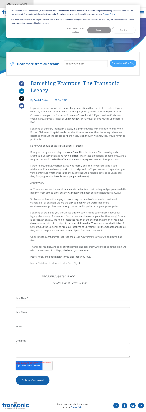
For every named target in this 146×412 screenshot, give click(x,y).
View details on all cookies (75, 30)
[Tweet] (21, 98)
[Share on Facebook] (21, 83)
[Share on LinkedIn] (21, 91)
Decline (123, 30)
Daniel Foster (41, 100)
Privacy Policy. (109, 14)
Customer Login (17, 3)
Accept (99, 30)
